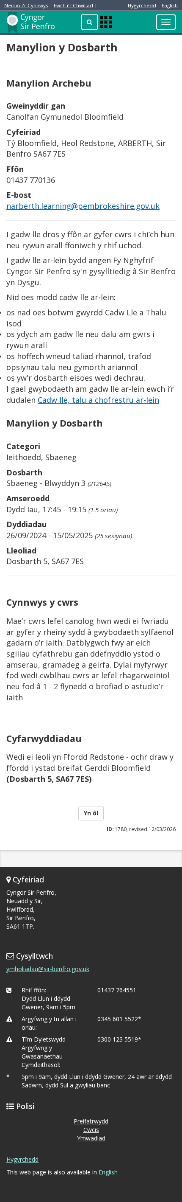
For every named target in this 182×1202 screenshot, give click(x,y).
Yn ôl (91, 813)
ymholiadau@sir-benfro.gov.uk (47, 969)
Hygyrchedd (142, 5)
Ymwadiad (91, 1138)
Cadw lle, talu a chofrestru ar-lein (98, 400)
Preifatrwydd (91, 1121)
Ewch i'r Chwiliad (73, 5)
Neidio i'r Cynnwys (26, 5)
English (170, 5)
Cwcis (91, 1130)
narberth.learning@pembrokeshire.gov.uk (83, 206)
